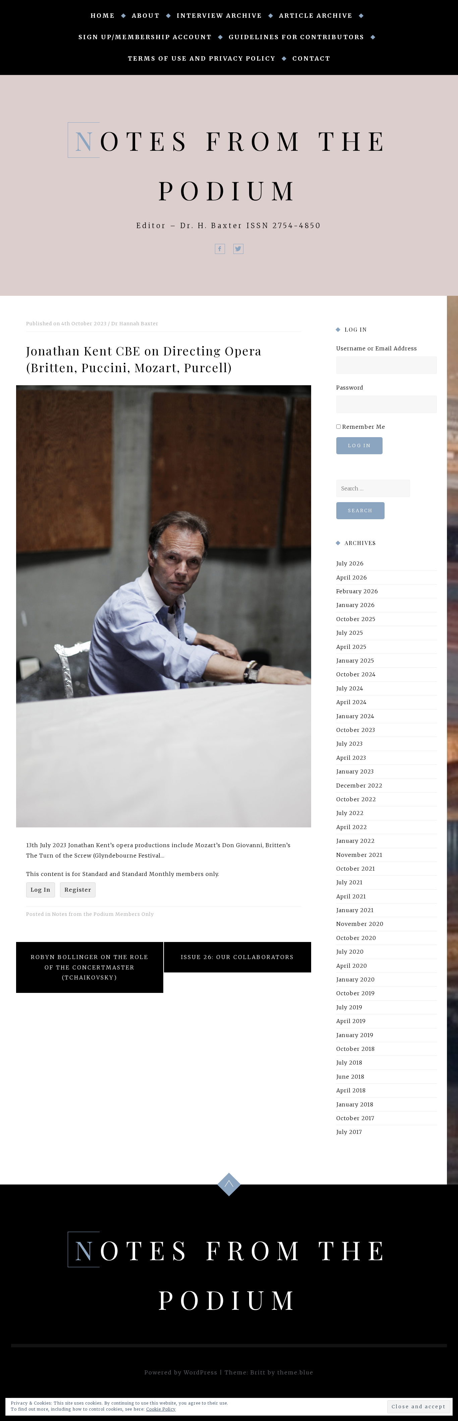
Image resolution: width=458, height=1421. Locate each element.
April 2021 (351, 896)
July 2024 (349, 688)
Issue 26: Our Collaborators (237, 957)
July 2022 (350, 813)
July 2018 (349, 1062)
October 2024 (356, 674)
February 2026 (357, 591)
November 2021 (359, 854)
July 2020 (350, 951)
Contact (311, 58)
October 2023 (355, 730)
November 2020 (360, 924)
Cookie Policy (161, 1409)
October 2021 (355, 868)
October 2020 (356, 938)
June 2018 (350, 1076)
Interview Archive (219, 15)
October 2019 (355, 993)
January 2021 (355, 910)
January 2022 (355, 840)
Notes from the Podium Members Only (103, 914)
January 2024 (355, 716)
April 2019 (351, 1021)
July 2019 (349, 1007)
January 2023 (355, 771)
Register (77, 889)
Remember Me (363, 426)
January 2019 (355, 1035)
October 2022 (356, 799)
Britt (258, 1372)
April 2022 (351, 827)
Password (349, 387)
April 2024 (351, 702)
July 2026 (350, 563)
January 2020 (355, 979)
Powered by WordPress (181, 1372)
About (146, 15)
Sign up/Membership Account (145, 37)
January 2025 (355, 660)
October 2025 (356, 619)
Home (103, 15)
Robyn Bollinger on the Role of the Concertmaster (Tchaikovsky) (90, 967)
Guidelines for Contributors (296, 37)
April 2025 (351, 647)
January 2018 (355, 1104)
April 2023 (351, 757)
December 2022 (359, 785)
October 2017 (355, 1118)
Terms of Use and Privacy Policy (202, 58)
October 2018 (355, 1048)
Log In (41, 889)
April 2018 (351, 1090)
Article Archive (316, 15)
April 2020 (351, 965)
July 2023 (349, 743)
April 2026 (351, 577)
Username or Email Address (376, 348)
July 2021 (349, 882)
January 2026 (355, 605)
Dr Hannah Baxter (135, 324)
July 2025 (349, 632)
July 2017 (349, 1132)
